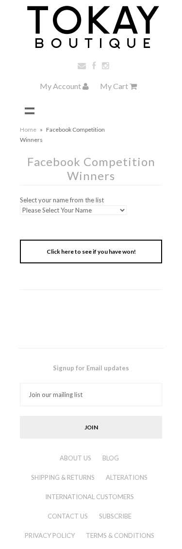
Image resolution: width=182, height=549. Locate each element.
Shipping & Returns (63, 477)
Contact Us (68, 516)
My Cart (115, 86)
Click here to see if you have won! (91, 251)
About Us (75, 458)
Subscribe (115, 516)
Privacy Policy (50, 535)
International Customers (89, 497)
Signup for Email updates (91, 368)
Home (28, 129)
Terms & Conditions (120, 535)
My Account (61, 86)
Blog (110, 458)
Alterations (127, 477)
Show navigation (29, 110)
